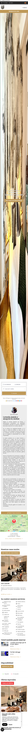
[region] (11, 717)
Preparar (10, 724)
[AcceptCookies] (2, 729)
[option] (14, 575)
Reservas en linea (14, 11)
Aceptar (4, 724)
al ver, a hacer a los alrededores (13, 538)
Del (5, 384)
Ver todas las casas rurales (14, 200)
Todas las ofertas (7, 683)
